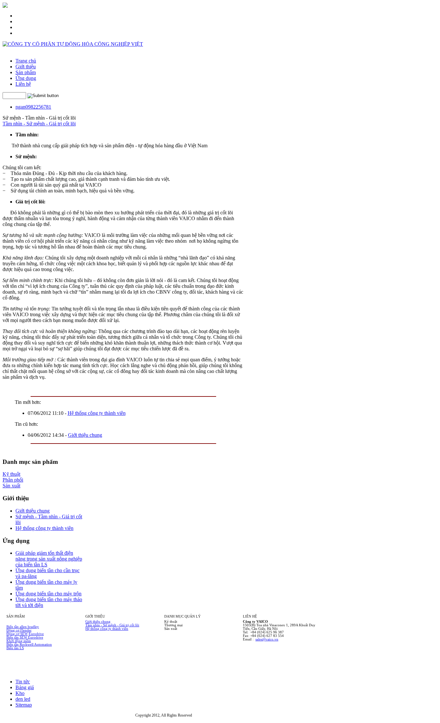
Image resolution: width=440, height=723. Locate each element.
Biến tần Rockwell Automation (29, 644)
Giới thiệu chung (85, 435)
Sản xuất (11, 485)
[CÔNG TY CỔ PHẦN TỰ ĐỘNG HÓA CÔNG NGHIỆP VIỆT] (73, 44)
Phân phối (13, 480)
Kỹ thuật (11, 474)
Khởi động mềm (18, 641)
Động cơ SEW (17, 634)
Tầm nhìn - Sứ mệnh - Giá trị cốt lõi (39, 123)
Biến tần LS (15, 648)
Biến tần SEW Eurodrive (24, 637)
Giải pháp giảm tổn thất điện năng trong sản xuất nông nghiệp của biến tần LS (48, 558)
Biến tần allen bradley (22, 627)
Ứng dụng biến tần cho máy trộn (48, 593)
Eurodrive (36, 634)
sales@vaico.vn (266, 639)
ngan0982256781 (33, 107)
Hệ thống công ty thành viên (97, 413)
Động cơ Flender (19, 630)
